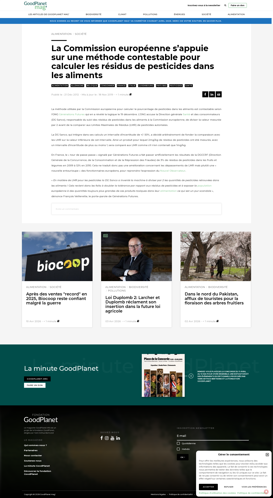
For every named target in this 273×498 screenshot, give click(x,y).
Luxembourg (146, 86)
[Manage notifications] (266, 491)
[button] (267, 454)
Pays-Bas (162, 86)
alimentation (168, 190)
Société (206, 14)
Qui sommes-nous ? (35, 445)
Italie (132, 86)
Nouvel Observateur (172, 170)
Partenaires (31, 450)
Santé (188, 86)
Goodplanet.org (37, 379)
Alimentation (236, 14)
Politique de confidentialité (252, 493)
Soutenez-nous (33, 460)
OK (182, 457)
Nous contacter (33, 455)
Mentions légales (158, 494)
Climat (122, 14)
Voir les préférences (254, 487)
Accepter (208, 487)
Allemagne (77, 86)
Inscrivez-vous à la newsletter (204, 5)
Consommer (107, 86)
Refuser (228, 487)
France (121, 86)
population (204, 185)
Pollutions (150, 14)
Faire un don (237, 5)
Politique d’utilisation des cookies (217, 493)
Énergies (179, 14)
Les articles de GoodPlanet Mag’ (48, 14)
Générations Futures (72, 114)
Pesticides (176, 86)
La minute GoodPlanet (37, 465)
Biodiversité (93, 14)
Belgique (92, 86)
